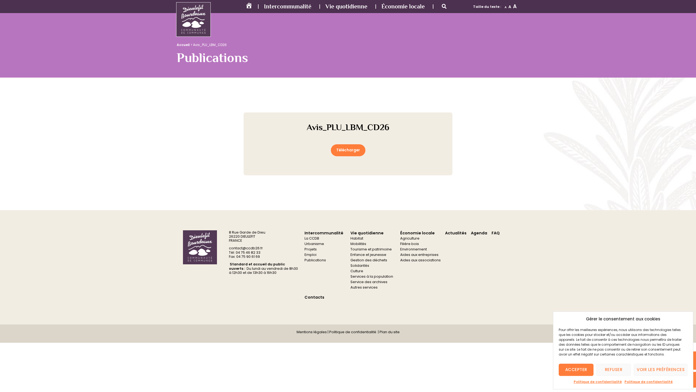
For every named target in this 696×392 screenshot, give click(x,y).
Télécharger (348, 150)
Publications (315, 260)
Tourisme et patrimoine (371, 249)
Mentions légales (312, 332)
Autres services (364, 287)
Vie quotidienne (346, 6)
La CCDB (311, 238)
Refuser (614, 369)
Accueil (183, 44)
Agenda (479, 233)
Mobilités (358, 243)
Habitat (356, 238)
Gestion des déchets (368, 260)
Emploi (310, 254)
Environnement (413, 249)
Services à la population (371, 276)
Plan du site (389, 332)
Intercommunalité (287, 6)
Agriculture (410, 238)
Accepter (576, 369)
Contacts (314, 297)
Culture (356, 271)
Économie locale (403, 6)
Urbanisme (314, 243)
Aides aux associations (420, 260)
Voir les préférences (661, 369)
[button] (444, 6)
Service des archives (368, 281)
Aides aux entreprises (419, 254)
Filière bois (409, 243)
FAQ (496, 233)
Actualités (456, 233)
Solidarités (359, 265)
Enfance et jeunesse (368, 254)
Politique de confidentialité (598, 381)
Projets (310, 249)
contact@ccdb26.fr (246, 248)
